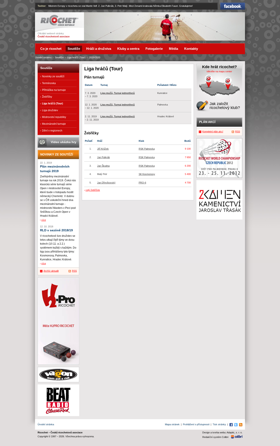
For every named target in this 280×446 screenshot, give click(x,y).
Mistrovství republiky (54, 117)
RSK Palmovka (147, 148)
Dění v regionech (52, 130)
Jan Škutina (103, 165)
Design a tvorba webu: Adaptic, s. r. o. (222, 432)
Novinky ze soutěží (53, 76)
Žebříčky (47, 96)
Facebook (233, 4)
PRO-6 (142, 182)
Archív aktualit (51, 271)
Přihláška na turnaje (54, 90)
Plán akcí (207, 122)
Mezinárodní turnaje (54, 123)
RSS (74, 271)
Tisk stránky (219, 424)
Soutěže (59, 57)
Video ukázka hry (63, 142)
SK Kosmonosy (147, 174)
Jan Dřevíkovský (106, 182)
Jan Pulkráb (103, 157)
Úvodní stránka (43, 57)
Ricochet (46, 16)
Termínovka (49, 83)
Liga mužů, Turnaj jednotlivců (117, 93)
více (43, 220)
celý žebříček (93, 190)
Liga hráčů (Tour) (76, 57)
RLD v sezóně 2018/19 (56, 230)
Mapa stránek (172, 424)
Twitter (42, 6)
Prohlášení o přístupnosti (196, 424)
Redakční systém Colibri (215, 437)
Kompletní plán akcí (212, 131)
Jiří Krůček (103, 148)
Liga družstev (50, 110)
